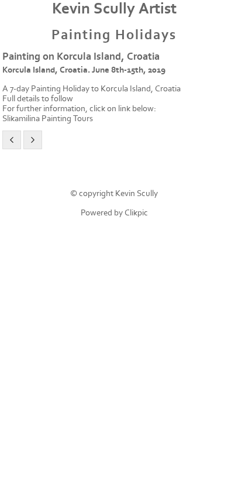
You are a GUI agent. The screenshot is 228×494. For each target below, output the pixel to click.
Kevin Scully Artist (114, 9)
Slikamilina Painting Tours (47, 119)
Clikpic (136, 213)
